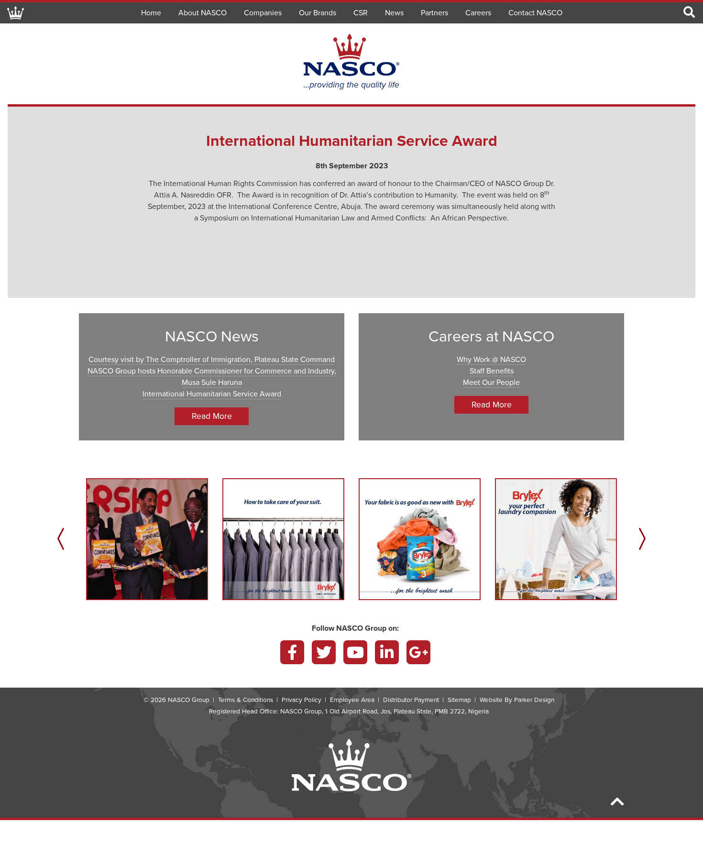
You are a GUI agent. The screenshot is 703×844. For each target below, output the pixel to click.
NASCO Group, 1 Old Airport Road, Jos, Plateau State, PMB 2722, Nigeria (384, 711)
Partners (434, 13)
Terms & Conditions (245, 700)
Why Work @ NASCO (491, 359)
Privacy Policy (301, 700)
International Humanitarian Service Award (212, 394)
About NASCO (202, 13)
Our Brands (317, 13)
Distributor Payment (411, 700)
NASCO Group (188, 700)
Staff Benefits (492, 371)
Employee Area (352, 700)
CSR (360, 13)
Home (151, 13)
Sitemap (459, 700)
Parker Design (534, 700)
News (394, 13)
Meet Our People (491, 382)
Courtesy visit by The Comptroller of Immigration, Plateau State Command (211, 359)
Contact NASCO (535, 13)
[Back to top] (617, 802)
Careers (478, 13)
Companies (263, 13)
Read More (212, 416)
